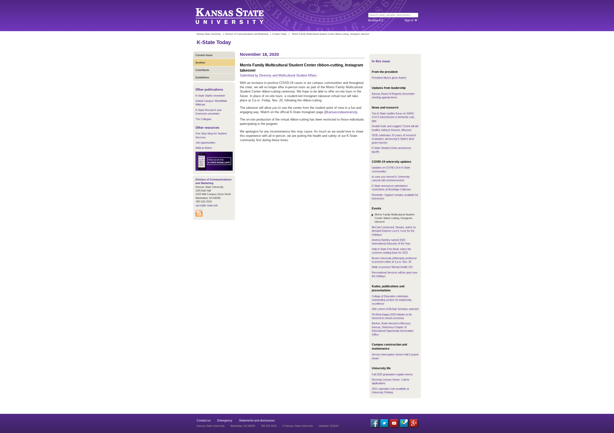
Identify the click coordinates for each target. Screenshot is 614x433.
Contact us (204, 420)
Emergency (224, 420)
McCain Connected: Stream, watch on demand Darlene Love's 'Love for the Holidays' (394, 231)
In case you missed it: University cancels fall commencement (391, 178)
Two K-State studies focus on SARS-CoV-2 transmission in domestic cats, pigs (393, 117)
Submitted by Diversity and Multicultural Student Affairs (278, 75)
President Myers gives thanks (389, 77)
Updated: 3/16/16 (328, 425)
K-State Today (279, 34)
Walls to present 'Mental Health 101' (392, 267)
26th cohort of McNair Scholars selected (395, 308)
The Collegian (203, 119)
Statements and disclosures (257, 420)
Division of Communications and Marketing (246, 34)
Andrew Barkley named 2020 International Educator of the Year (391, 241)
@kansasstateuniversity (340, 112)
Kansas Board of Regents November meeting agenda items (393, 95)
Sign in (408, 20)
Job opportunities (205, 142)
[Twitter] (384, 423)
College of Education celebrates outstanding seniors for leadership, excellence (392, 300)
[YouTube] (394, 423)
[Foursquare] (404, 423)
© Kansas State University (297, 425)
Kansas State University (235, 15)
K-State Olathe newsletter (210, 95)
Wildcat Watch (203, 147)
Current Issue (204, 55)
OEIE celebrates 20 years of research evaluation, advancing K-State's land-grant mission (394, 139)
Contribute (202, 70)
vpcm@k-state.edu (206, 205)
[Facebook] (374, 423)
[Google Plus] (414, 423)
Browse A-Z (375, 20)
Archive (200, 62)
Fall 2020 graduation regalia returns (392, 374)
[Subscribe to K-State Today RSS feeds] (198, 215)
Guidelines (202, 77)
